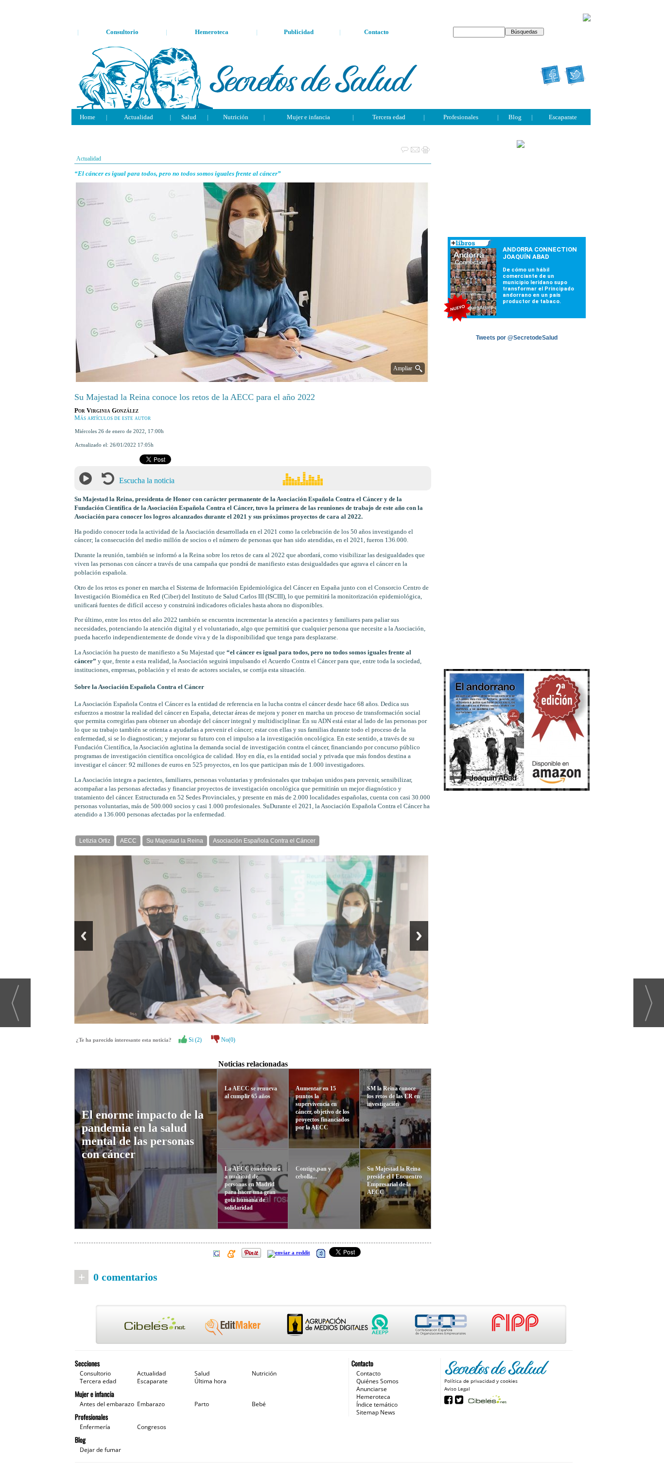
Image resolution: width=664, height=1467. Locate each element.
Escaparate (563, 117)
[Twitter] (575, 75)
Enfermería (95, 1427)
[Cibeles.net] (331, 1325)
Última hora (210, 1381)
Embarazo (151, 1404)
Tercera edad (388, 117)
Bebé (259, 1404)
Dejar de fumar (100, 1450)
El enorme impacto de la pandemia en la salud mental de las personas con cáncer (143, 1134)
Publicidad (299, 32)
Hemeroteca (211, 32)
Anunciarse (371, 1389)
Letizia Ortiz (94, 840)
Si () (194, 1039)
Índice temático (377, 1404)
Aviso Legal (457, 1388)
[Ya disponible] (517, 730)
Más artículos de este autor (112, 418)
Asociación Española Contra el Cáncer (264, 840)
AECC (128, 840)
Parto (201, 1404)
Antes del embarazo (107, 1404)
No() (227, 1039)
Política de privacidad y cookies (481, 1380)
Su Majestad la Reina (174, 840)
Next (419, 936)
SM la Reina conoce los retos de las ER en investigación (393, 1096)
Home (87, 117)
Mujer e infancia (308, 117)
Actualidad (138, 117)
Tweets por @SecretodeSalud (517, 337)
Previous (83, 936)
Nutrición (235, 117)
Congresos (151, 1427)
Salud (188, 117)
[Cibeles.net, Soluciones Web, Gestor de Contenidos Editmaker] (486, 1399)
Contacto (376, 32)
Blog (515, 117)
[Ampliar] (253, 378)
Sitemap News (375, 1412)
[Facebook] (551, 75)
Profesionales (460, 117)
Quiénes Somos (377, 1381)
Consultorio (122, 32)
